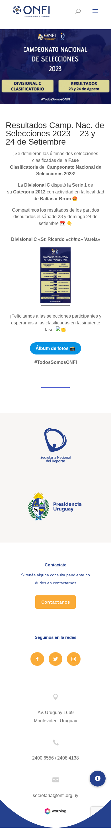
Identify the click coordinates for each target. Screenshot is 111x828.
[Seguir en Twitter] (55, 659)
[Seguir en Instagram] (74, 659)
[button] (98, 779)
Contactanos (55, 602)
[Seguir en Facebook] (37, 659)
